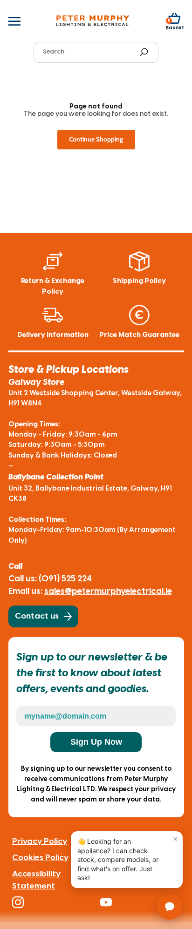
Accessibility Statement (36, 880)
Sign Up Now (96, 742)
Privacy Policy (39, 841)
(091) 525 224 (65, 579)
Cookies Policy (40, 858)
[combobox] (88, 52)
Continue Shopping (96, 139)
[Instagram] (52, 902)
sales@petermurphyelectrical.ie (108, 591)
